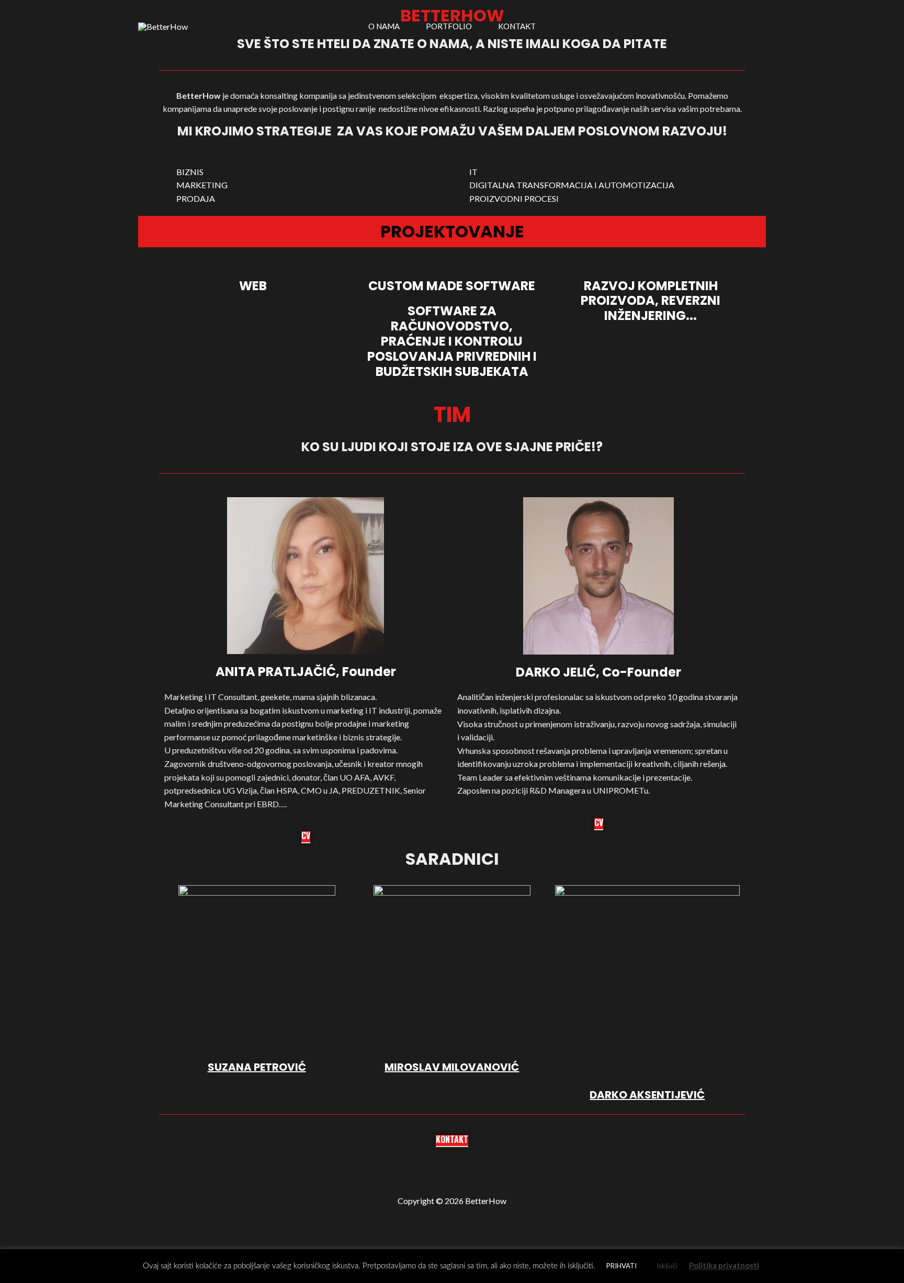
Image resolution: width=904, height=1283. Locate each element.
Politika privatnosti (724, 1265)
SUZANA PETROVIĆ (257, 1067)
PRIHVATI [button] (621, 1266)
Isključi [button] (667, 1266)
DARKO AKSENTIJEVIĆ (647, 1094)
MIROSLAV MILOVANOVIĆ (452, 1067)
